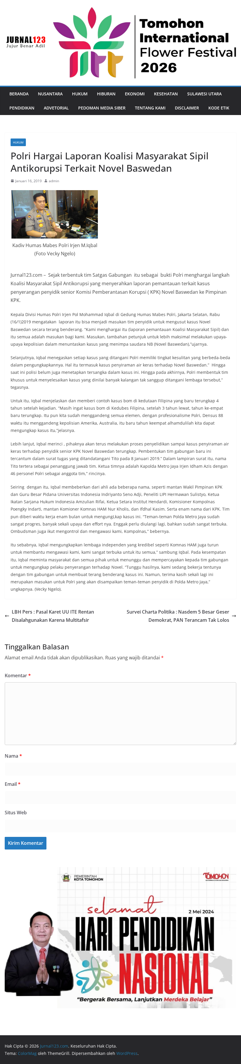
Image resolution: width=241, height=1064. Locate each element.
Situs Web (16, 812)
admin (54, 180)
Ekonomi (135, 94)
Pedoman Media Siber (101, 108)
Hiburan (106, 94)
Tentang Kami (150, 108)
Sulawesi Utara (204, 94)
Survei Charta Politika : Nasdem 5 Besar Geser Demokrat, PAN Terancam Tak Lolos (178, 616)
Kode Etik (218, 108)
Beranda (19, 94)
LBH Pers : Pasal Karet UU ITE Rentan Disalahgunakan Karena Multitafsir (53, 616)
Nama (13, 756)
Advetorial (56, 108)
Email (13, 784)
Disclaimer (187, 108)
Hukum (80, 94)
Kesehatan (166, 94)
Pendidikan (21, 108)
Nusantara (50, 94)
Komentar (18, 675)
